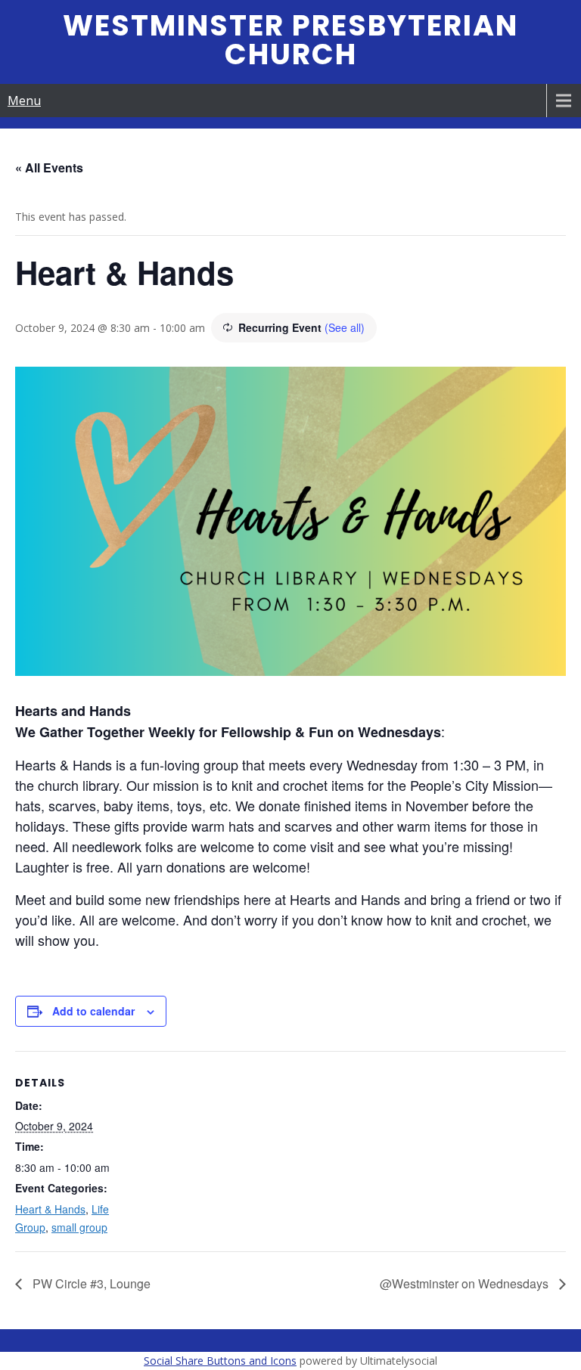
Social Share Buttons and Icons (220, 1360)
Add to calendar (93, 1010)
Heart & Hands (50, 1209)
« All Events (49, 167)
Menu (24, 100)
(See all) (345, 327)
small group (79, 1227)
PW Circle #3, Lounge (90, 1283)
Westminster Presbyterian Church (290, 39)
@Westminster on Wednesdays (465, 1283)
